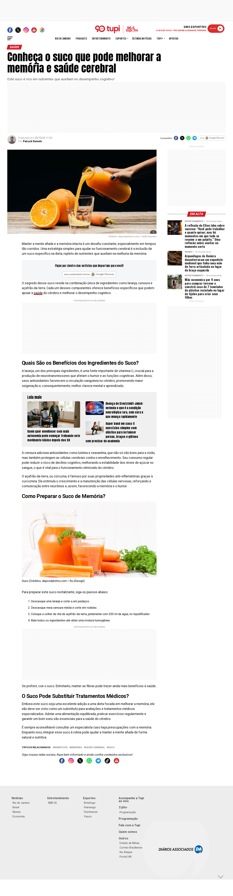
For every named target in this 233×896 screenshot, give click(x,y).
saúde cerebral (95, 747)
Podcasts (81, 38)
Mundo (17, 812)
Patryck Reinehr (32, 141)
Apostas (173, 38)
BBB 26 (52, 802)
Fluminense (91, 812)
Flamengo (90, 807)
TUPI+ (123, 807)
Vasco (88, 816)
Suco (111, 747)
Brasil (16, 807)
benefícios (61, 747)
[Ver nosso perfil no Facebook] (62, 762)
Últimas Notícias (141, 38)
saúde (38, 293)
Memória (76, 747)
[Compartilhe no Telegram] (194, 139)
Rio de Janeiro (63, 38)
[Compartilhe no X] (182, 139)
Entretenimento (101, 38)
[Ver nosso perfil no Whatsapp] (89, 762)
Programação (128, 812)
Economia (19, 816)
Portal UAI (126, 856)
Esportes (121, 38)
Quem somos (128, 832)
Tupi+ (160, 38)
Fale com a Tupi (129, 825)
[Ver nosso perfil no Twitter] (80, 762)
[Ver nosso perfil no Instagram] (71, 762)
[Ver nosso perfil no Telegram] (98, 762)
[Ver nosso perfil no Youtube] (116, 762)
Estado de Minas (129, 843)
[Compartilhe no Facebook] (176, 139)
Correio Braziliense (131, 847)
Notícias (17, 798)
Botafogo (89, 802)
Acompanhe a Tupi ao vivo (131, 799)
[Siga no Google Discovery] (212, 140)
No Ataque (126, 852)
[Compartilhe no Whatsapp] (188, 139)
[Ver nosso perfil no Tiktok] (107, 762)
